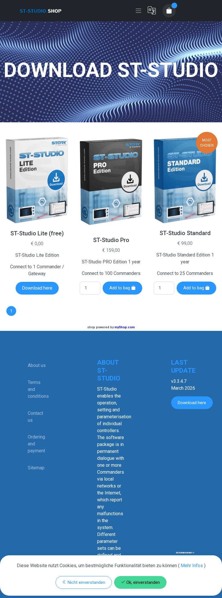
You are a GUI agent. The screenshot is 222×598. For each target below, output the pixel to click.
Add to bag (120, 287)
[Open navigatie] (138, 10)
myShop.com (124, 327)
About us (37, 365)
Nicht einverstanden (85, 582)
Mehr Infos (192, 565)
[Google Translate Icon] (152, 10)
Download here (37, 288)
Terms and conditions (37, 389)
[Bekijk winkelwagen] (169, 10)
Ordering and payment (36, 443)
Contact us (35, 416)
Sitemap (36, 467)
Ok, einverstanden (142, 582)
